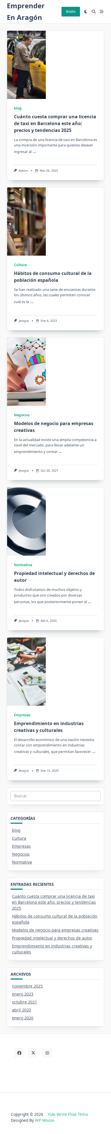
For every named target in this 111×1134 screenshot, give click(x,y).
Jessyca (24, 321)
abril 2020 (21, 1010)
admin (23, 171)
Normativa (23, 564)
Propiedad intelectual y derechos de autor (52, 938)
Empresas (22, 715)
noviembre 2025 (27, 986)
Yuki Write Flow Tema (68, 1114)
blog (18, 108)
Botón (70, 11)
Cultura (20, 264)
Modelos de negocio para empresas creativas (55, 930)
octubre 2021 (24, 1002)
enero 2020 (22, 1018)
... (34, 151)
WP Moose (44, 1120)
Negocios (22, 415)
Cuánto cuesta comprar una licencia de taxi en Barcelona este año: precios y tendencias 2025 (55, 123)
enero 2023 (22, 994)
